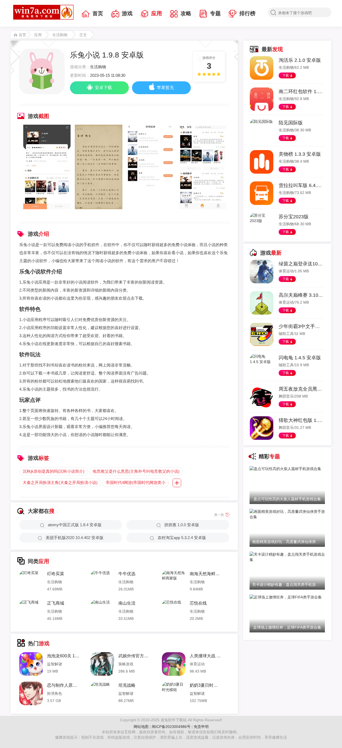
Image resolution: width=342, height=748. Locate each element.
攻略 (186, 13)
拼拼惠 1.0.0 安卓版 (181, 524)
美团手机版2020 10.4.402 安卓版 (74, 537)
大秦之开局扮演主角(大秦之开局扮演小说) (60, 482)
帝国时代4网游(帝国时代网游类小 (135, 482)
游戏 (127, 13)
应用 (156, 13)
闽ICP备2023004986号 (171, 726)
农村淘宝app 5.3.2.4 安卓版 (182, 537)
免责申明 (201, 726)
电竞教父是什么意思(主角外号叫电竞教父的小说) (136, 471)
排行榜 (247, 13)
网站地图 (141, 726)
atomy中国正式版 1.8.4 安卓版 (75, 524)
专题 (215, 13)
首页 (97, 13)
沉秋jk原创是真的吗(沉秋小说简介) (53, 471)
